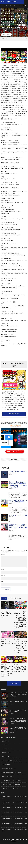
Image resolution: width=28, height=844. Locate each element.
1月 (6, 796)
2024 (3, 807)
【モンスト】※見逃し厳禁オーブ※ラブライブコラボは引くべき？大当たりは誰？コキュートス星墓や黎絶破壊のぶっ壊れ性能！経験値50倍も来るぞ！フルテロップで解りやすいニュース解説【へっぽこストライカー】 (20, 619)
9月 (21, 802)
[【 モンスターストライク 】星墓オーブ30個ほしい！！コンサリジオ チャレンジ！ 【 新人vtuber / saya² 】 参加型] (4, 527)
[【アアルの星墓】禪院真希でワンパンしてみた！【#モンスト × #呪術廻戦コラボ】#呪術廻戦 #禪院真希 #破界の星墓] (4, 721)
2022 (3, 818)
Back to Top (14, 683)
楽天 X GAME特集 (6, 764)
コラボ (14, 5)
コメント (3, 554)
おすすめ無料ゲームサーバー (8, 768)
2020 (3, 829)
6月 (15, 796)
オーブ (8, 34)
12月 (3, 803)
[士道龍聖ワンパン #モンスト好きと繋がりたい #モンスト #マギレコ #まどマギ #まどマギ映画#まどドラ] (4, 695)
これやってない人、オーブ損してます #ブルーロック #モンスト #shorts (7, 614)
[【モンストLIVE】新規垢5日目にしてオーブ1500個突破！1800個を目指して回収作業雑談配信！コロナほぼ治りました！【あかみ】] (4, 484)
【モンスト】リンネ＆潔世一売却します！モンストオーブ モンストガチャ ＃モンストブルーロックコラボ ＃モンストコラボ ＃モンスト (7, 671)
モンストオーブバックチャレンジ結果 (18, 515)
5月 (13, 796)
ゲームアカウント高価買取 (8, 776)
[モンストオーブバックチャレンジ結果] (4, 517)
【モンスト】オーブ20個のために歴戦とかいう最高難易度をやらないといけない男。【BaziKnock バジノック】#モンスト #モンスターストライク (20, 647)
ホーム (2, 5)
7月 (17, 796)
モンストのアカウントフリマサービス (12, 780)
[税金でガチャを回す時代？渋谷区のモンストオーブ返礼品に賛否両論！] (4, 503)
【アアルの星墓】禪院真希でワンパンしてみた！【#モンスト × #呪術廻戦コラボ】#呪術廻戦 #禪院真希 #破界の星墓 (18, 720)
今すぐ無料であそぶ (14, 413)
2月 (8, 796)
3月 (10, 796)
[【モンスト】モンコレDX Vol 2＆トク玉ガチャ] (4, 704)
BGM (24, 5)
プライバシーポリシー (7, 749)
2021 (3, 823)
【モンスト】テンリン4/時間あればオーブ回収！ (7, 643)
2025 (3, 802)
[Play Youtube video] (14, 55)
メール (3, 575)
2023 (3, 813)
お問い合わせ (5, 741)
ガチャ (19, 5)
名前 (2, 569)
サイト (2, 581)
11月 (26, 802)
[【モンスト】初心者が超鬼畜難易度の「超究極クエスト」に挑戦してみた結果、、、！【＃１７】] (4, 730)
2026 (3, 796)
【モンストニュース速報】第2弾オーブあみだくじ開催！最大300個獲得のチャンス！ (20, 669)
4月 (12, 796)
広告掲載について (6, 752)
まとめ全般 (8, 5)
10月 (23, 802)
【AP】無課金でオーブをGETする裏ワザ (11, 772)
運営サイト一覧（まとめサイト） (10, 756)
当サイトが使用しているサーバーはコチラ (12, 760)
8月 (19, 796)
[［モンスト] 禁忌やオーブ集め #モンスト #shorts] (4, 474)
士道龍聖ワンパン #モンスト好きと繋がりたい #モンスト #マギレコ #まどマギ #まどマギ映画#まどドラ (18, 694)
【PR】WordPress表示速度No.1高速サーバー (12, 784)
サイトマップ (5, 745)
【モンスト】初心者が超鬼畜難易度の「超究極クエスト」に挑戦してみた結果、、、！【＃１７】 (17, 729)
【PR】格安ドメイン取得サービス (10, 788)
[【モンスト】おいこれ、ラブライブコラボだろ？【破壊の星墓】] (4, 712)
